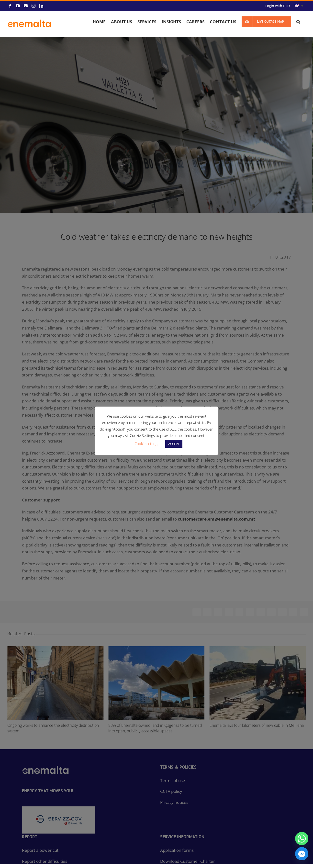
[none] (299, 6)
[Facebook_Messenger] (301, 853)
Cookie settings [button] (146, 443)
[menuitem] (299, 6)
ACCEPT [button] (173, 444)
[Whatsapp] (301, 838)
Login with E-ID (277, 5)
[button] (298, 21)
